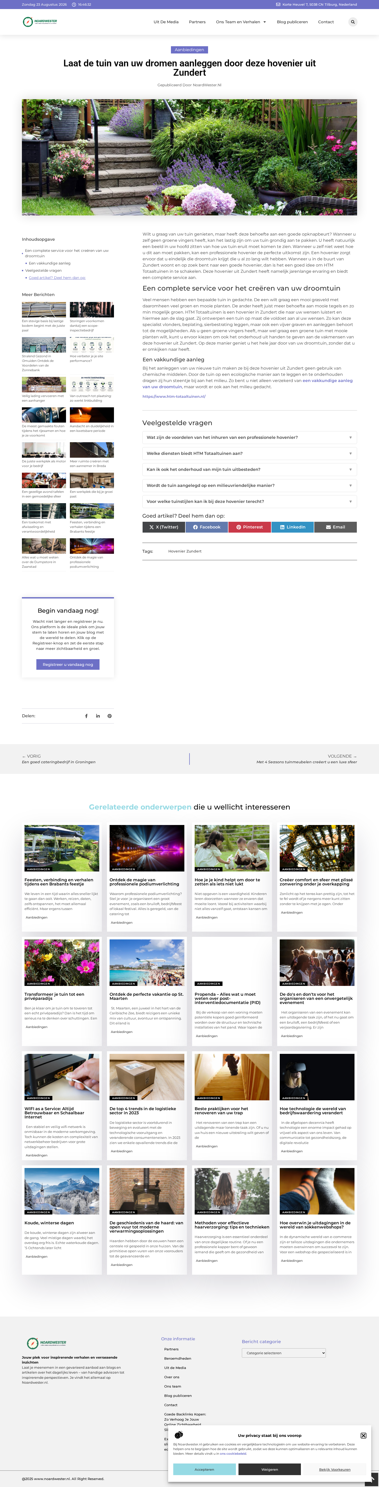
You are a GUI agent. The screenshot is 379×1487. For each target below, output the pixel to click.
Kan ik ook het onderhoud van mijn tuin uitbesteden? (250, 469)
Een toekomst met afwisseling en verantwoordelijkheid (38, 526)
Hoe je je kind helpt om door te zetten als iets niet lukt (227, 881)
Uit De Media (166, 21)
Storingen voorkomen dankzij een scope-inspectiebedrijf (87, 325)
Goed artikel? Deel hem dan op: (57, 277)
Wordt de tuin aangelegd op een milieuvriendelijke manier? (250, 485)
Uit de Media (175, 1368)
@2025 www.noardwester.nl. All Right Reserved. (63, 1479)
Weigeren (269, 1470)
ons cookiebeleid (233, 1454)
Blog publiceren (292, 21)
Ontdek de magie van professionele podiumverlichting (86, 562)
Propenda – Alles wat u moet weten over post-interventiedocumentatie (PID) (228, 998)
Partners (197, 21)
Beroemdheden (177, 1358)
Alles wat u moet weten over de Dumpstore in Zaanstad (40, 562)
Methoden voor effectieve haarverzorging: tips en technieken (232, 1224)
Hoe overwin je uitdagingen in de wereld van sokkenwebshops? (315, 1224)
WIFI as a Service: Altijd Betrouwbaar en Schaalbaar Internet (54, 1112)
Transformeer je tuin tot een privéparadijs (54, 996)
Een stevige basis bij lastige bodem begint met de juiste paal (43, 325)
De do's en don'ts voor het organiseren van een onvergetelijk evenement (316, 998)
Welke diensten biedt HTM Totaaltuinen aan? (250, 453)
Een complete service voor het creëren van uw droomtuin (67, 253)
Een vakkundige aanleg (50, 263)
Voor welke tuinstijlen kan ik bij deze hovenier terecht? (250, 501)
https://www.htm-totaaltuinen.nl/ (174, 396)
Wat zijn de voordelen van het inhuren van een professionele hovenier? (250, 437)
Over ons (171, 1377)
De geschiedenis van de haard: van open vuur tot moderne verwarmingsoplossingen (146, 1227)
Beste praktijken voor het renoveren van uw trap (221, 1110)
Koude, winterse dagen (49, 1222)
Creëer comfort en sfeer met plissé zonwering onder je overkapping (316, 881)
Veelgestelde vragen (43, 270)
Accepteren (204, 1470)
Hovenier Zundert (185, 551)
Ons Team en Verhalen (238, 21)
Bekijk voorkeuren (335, 1470)
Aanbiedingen (189, 49)
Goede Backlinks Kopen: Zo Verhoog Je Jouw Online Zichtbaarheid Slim (185, 1422)
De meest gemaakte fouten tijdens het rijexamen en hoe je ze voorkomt (43, 430)
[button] (363, 1435)
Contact (326, 21)
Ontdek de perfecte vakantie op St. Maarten (147, 996)
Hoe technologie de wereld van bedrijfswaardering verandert (313, 1110)
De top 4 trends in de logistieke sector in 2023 (143, 1110)
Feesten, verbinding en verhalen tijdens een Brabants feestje (87, 526)
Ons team (172, 1386)
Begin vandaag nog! (68, 610)
